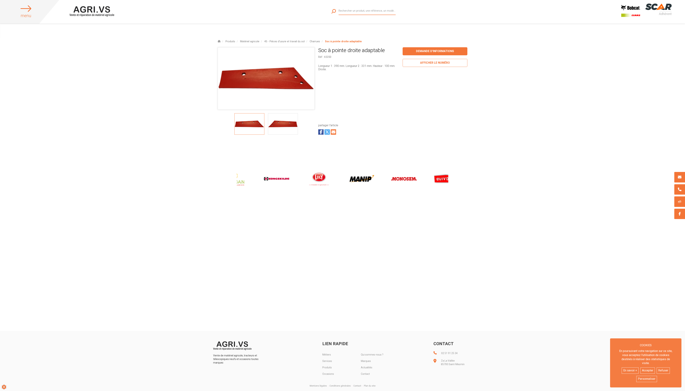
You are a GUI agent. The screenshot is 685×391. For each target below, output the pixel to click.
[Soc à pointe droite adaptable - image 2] (283, 124)
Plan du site (370, 386)
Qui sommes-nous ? (372, 354)
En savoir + (630, 370)
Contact (365, 373)
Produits (327, 367)
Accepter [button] (647, 370)
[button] (343, 41)
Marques (366, 361)
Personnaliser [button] (646, 378)
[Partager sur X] (327, 132)
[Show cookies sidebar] (4, 387)
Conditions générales (340, 386)
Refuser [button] (663, 370)
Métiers (326, 354)
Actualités (366, 367)
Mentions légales (318, 386)
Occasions (328, 373)
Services (327, 361)
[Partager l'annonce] (333, 132)
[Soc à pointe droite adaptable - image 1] (249, 124)
